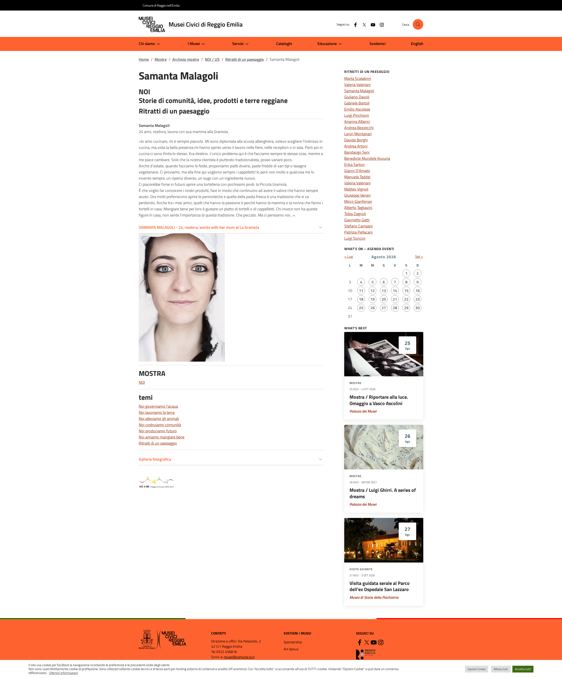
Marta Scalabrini (357, 78)
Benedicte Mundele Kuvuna (367, 158)
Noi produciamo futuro (158, 431)
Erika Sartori (354, 165)
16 (417, 291)
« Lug (348, 256)
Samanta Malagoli (359, 91)
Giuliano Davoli (356, 97)
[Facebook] (353, 24)
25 (361, 308)
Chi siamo (147, 44)
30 (417, 308)
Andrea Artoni (355, 146)
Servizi (237, 44)
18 (361, 299)
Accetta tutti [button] (523, 669)
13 (384, 291)
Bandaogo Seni (356, 152)
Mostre (355, 383)
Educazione (327, 44)
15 (406, 291)
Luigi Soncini (354, 238)
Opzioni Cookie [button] (477, 669)
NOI (142, 382)
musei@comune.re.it (239, 657)
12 (372, 291)
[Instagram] (380, 24)
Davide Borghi (356, 140)
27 (384, 308)
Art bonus (291, 649)
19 (372, 299)
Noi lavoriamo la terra (157, 412)
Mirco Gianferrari (358, 201)
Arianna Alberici (357, 121)
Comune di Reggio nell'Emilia (161, 5)
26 (372, 308)
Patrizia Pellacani (358, 232)
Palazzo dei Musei (362, 411)
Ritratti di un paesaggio (158, 443)
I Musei (194, 44)
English (417, 44)
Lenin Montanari (358, 134)
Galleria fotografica (155, 459)
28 (395, 308)
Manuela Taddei (357, 177)
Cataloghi (284, 44)
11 (361, 291)
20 (384, 299)
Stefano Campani (358, 226)
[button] (418, 24)
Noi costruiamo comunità (160, 425)
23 (417, 299)
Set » (419, 256)
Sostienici (377, 44)
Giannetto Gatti (356, 220)
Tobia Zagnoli (355, 214)
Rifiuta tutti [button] (501, 669)
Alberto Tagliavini (358, 208)
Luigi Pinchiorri (356, 115)
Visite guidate (361, 569)
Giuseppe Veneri (357, 195)
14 (395, 291)
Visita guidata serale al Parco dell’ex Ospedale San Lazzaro (379, 586)
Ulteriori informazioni (63, 673)
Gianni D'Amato (357, 171)
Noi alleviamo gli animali (159, 419)
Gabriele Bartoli (356, 103)
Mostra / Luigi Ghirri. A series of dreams (382, 493)
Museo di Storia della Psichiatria (373, 597)
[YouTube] (371, 24)
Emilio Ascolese (357, 109)
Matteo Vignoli (356, 189)
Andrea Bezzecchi (359, 128)
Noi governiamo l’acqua (158, 406)
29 (406, 308)
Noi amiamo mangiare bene (161, 437)
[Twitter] (362, 24)
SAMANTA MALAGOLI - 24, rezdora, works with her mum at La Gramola (199, 227)
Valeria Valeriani (357, 85)
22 (406, 299)
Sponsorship (293, 642)
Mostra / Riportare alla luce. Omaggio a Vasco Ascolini (378, 400)
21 (395, 299)
